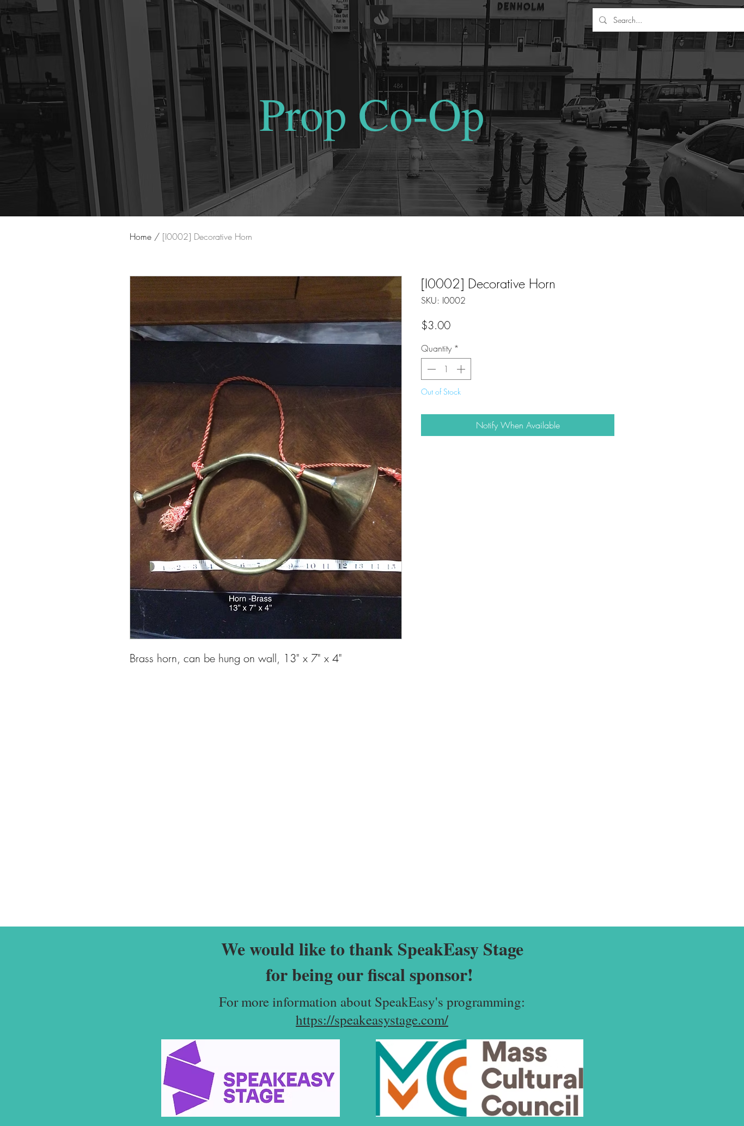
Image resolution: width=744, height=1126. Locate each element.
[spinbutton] (446, 369)
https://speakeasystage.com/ (372, 1019)
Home (140, 237)
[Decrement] (430, 369)
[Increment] (461, 369)
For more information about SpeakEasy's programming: (372, 1001)
